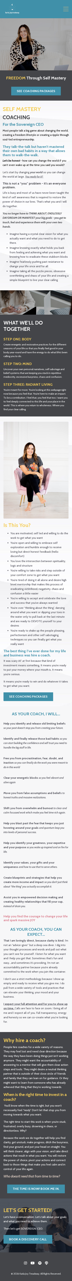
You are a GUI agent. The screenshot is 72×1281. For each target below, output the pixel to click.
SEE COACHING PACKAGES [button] (36, 91)
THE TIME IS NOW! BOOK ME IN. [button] (36, 1189)
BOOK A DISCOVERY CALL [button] (28, 1239)
